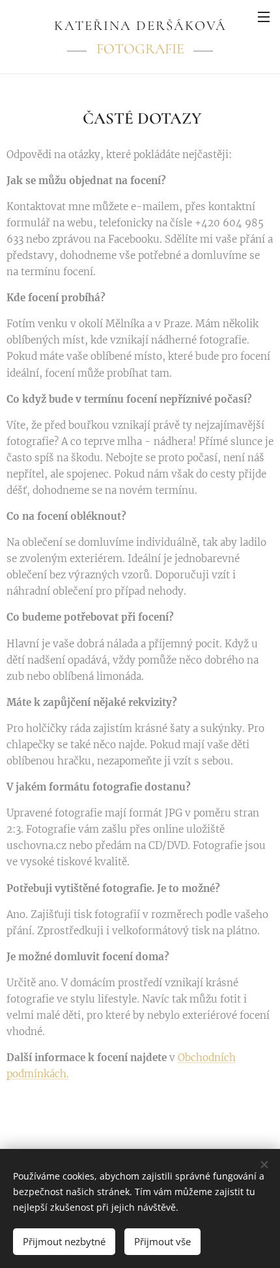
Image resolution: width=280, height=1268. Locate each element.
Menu (264, 16)
